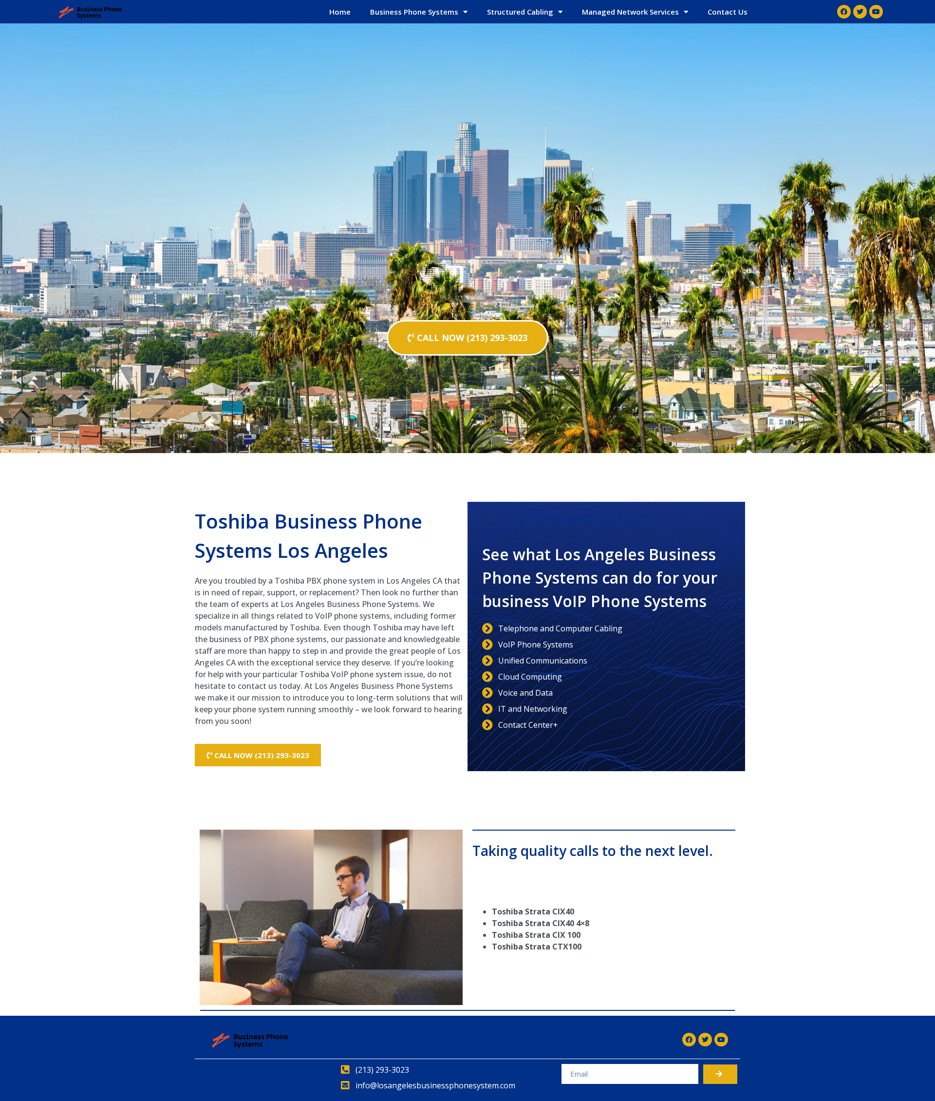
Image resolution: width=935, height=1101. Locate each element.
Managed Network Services (630, 12)
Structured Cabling (520, 12)
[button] (467, 338)
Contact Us (728, 12)
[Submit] (720, 1074)
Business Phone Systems (414, 12)
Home (340, 12)
